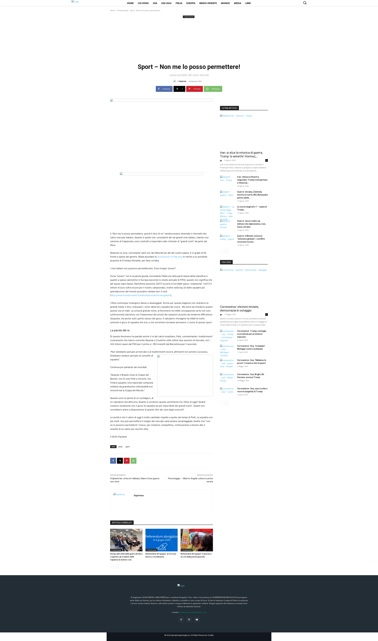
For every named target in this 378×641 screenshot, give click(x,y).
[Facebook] (113, 461)
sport (128, 446)
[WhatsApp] (133, 461)
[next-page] (117, 566)
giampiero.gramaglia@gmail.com (193, 612)
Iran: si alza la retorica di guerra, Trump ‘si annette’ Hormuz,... (241, 154)
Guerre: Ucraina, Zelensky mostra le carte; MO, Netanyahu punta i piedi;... (252, 195)
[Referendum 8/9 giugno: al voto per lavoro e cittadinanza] (161, 540)
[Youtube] (197, 620)
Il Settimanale (122, 10)
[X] (120, 461)
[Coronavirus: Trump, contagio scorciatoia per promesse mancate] (227, 336)
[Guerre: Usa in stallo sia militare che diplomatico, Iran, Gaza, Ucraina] (227, 224)
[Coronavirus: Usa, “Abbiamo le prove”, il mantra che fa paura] (227, 364)
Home (112, 10)
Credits (211, 635)
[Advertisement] (189, 41)
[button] (305, 2)
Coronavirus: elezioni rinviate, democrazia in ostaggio (239, 308)
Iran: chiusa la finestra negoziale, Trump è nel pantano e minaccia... (252, 180)
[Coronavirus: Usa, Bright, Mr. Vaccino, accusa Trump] (227, 378)
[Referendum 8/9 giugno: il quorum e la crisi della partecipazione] (197, 540)
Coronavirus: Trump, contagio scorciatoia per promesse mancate (251, 334)
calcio (120, 446)
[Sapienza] (175, 81)
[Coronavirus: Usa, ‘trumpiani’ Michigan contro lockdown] (227, 350)
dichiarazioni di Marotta (169, 256)
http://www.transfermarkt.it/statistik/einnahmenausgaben (140, 295)
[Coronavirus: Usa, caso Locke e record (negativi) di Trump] (227, 392)
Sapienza (182, 81)
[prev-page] (112, 566)
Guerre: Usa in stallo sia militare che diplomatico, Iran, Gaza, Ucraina (251, 224)
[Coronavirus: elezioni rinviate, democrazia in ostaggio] (244, 285)
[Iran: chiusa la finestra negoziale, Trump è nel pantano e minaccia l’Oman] (227, 180)
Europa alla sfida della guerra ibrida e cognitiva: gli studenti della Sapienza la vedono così (126, 557)
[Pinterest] (127, 461)
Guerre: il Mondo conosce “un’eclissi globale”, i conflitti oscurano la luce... (251, 239)
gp (221, 160)
